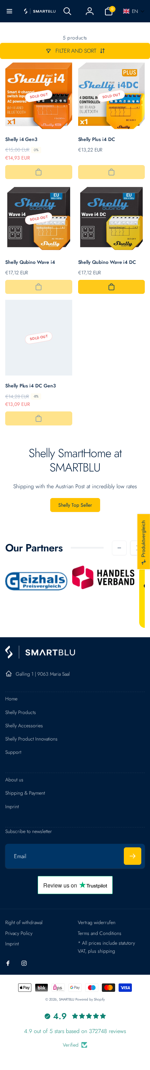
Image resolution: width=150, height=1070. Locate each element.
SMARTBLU (67, 999)
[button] (9, 11)
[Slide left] (119, 548)
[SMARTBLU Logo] (40, 657)
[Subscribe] (132, 856)
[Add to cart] (38, 172)
